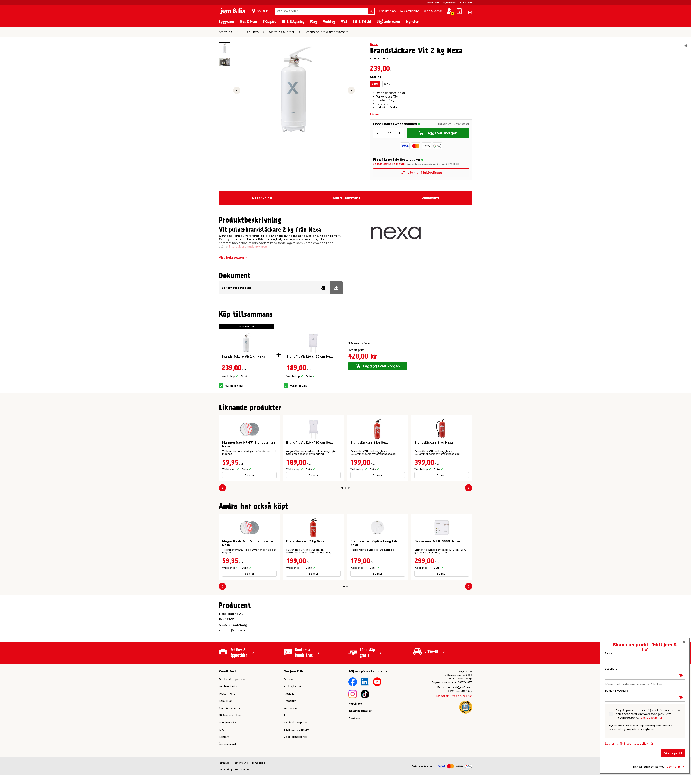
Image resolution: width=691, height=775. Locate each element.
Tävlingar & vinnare (296, 729)
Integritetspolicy (359, 711)
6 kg (387, 83)
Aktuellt (289, 693)
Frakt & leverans (229, 708)
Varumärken (291, 708)
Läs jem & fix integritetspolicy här (629, 743)
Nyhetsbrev (449, 2)
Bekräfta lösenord (616, 690)
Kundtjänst (466, 2)
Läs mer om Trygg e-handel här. (454, 696)
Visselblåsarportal (295, 736)
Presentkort (432, 2)
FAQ (221, 729)
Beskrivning (262, 198)
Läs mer (375, 114)
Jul (285, 715)
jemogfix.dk (259, 763)
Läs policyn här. (652, 717)
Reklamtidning (409, 11)
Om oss (288, 679)
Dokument (430, 198)
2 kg (375, 83)
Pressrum (290, 700)
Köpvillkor (225, 700)
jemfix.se (224, 763)
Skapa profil (673, 753)
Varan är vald (234, 385)
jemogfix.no (241, 763)
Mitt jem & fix (227, 722)
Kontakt (224, 736)
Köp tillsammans (346, 198)
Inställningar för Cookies (234, 769)
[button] (342, 488)
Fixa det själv (387, 11)
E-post (609, 653)
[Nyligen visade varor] (686, 45)
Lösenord (611, 668)
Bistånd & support (295, 722)
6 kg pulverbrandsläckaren (247, 246)
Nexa (374, 44)
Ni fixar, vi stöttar (230, 715)
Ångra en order (228, 744)
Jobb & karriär (433, 11)
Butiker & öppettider (232, 679)
